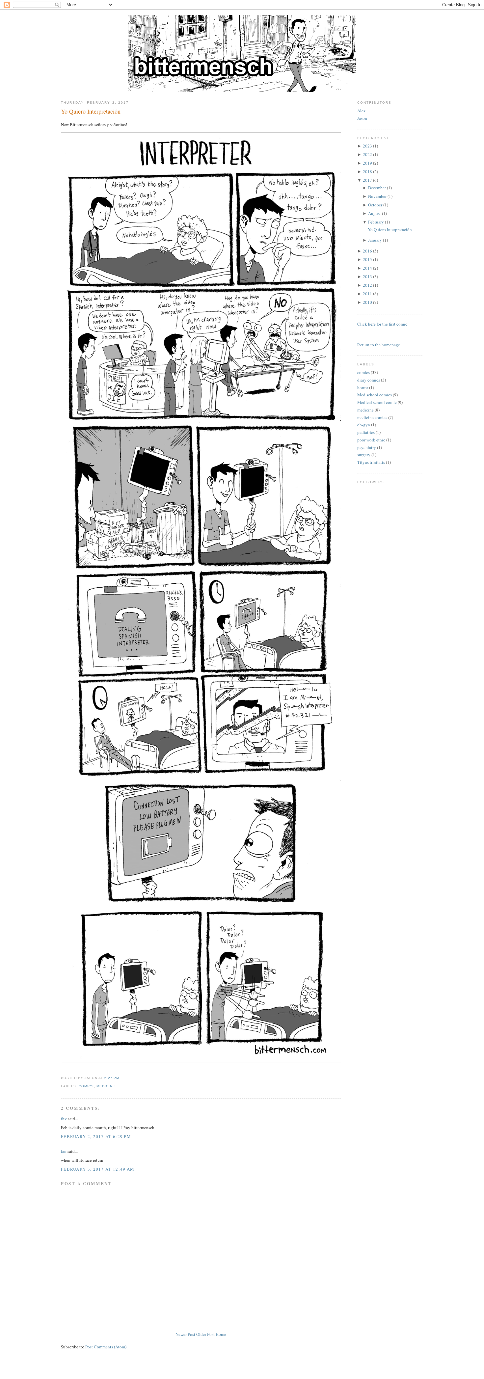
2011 (367, 294)
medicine (105, 1086)
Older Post (205, 1334)
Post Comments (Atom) (105, 1347)
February (376, 222)
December (377, 188)
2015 (367, 259)
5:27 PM (111, 1078)
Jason (362, 118)
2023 (367, 146)
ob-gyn (363, 425)
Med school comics (374, 395)
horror (362, 387)
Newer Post (185, 1334)
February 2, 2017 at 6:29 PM (96, 1136)
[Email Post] (121, 1078)
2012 (367, 285)
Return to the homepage (378, 345)
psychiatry (366, 447)
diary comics (368, 380)
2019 (367, 163)
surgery (363, 455)
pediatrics (366, 432)
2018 (367, 171)
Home (221, 1334)
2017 (367, 180)
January (375, 240)
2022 (367, 154)
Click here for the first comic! (383, 324)
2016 (367, 251)
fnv (64, 1119)
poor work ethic (371, 440)
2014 (367, 268)
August (374, 213)
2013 (367, 276)
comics (86, 1086)
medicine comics (372, 417)
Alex (361, 111)
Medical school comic (377, 402)
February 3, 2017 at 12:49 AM (97, 1169)
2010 (367, 302)
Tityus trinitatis (371, 462)
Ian (64, 1151)
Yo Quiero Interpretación (91, 111)
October (375, 205)
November (377, 196)
